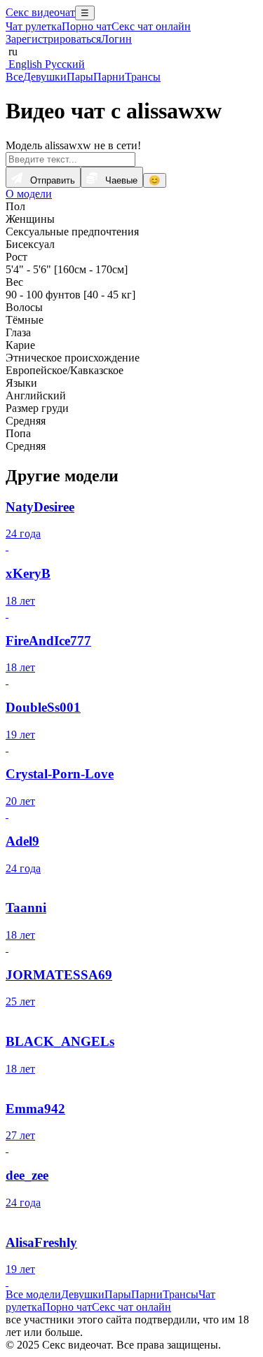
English (24, 64)
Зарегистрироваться (53, 39)
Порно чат (87, 26)
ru (12, 51)
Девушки (45, 77)
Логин (116, 39)
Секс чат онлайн (151, 26)
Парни (109, 77)
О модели (29, 194)
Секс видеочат (40, 12)
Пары (80, 77)
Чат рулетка (34, 26)
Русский (63, 64)
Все (14, 77)
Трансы (143, 77)
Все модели (33, 1294)
